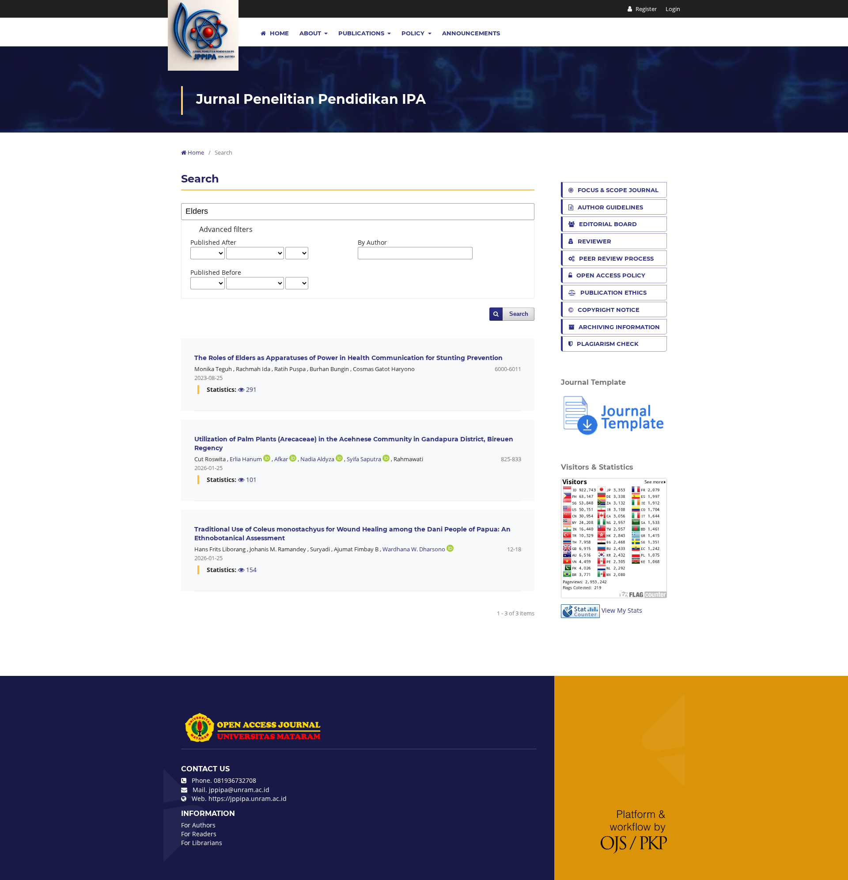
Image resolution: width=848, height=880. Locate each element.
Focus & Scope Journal (618, 189)
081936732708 (235, 780)
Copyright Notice (609, 309)
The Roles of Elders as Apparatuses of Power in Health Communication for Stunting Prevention (348, 358)
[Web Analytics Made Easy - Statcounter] (580, 610)
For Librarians (201, 842)
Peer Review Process (616, 258)
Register (645, 9)
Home (278, 33)
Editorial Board (608, 224)
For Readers (198, 834)
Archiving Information (619, 326)
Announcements (471, 33)
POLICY (413, 33)
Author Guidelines (610, 207)
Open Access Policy (610, 275)
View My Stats (622, 610)
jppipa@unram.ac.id (239, 789)
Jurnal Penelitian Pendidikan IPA (311, 99)
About (311, 33)
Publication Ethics (613, 292)
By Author (372, 242)
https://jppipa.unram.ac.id (247, 798)
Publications (362, 33)
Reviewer (594, 241)
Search (518, 314)
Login (673, 9)
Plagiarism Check (608, 343)
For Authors (198, 825)
